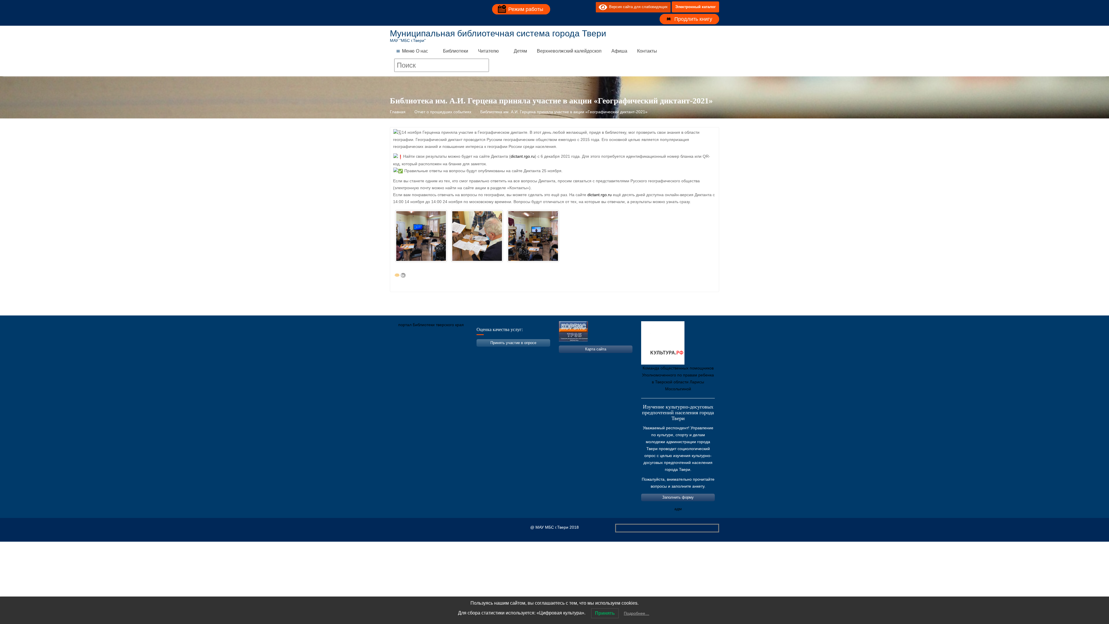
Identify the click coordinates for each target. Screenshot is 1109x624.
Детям (520, 51)
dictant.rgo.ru (523, 156)
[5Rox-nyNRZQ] (421, 236)
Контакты (647, 51)
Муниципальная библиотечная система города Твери (498, 33)
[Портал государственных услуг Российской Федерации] (420, 352)
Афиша (619, 51)
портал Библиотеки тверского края (431, 324)
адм (678, 508)
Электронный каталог (695, 7)
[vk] (579, 7)
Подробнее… (636, 613)
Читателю (488, 51)
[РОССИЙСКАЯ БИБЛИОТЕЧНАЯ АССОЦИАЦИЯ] (455, 352)
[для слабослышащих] (590, 7)
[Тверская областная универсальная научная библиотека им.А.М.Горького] (437, 352)
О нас (422, 51)
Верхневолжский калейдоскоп (569, 51)
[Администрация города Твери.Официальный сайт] (403, 352)
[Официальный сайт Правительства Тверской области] (472, 352)
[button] (408, 51)
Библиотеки (455, 51)
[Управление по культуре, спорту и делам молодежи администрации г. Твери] (489, 352)
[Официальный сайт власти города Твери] (507, 352)
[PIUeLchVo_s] (477, 236)
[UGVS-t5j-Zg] (533, 236)
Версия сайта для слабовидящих (637, 7)
